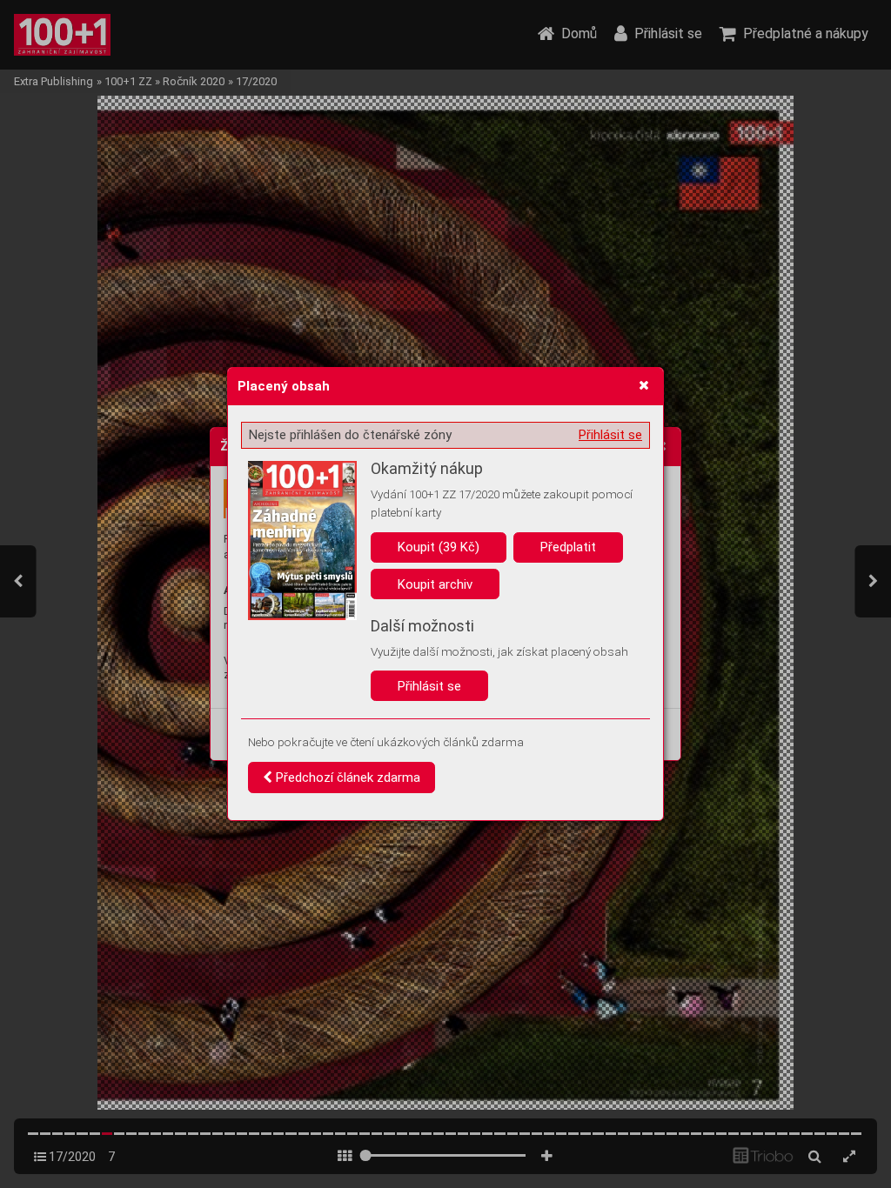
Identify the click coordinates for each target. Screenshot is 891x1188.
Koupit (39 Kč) (438, 547)
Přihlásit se (610, 435)
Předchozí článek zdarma (346, 777)
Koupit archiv (435, 584)
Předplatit (568, 547)
